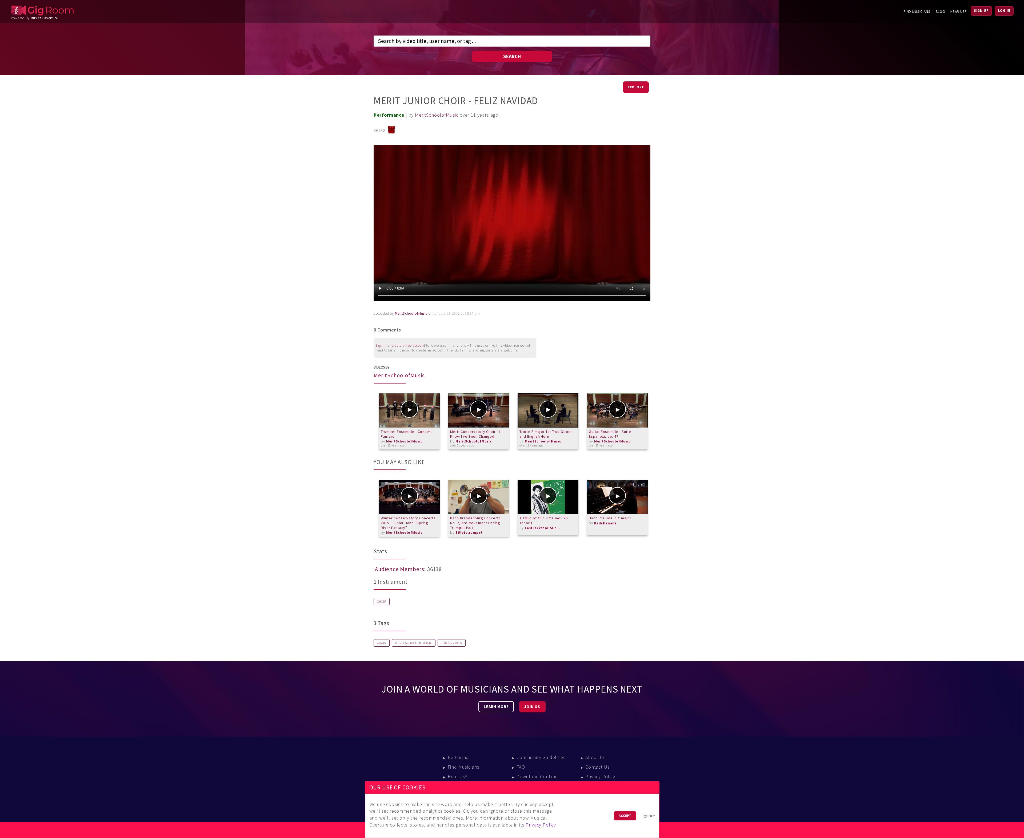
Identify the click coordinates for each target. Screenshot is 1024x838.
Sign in (381, 345)
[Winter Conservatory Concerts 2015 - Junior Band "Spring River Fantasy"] (409, 497)
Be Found (458, 757)
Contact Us (597, 767)
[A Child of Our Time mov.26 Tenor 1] (548, 497)
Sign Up (981, 10)
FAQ (521, 767)
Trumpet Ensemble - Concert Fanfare (406, 434)
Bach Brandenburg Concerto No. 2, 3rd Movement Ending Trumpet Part (475, 523)
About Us (595, 757)
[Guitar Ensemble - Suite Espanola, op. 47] (617, 410)
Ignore (648, 816)
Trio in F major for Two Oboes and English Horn (546, 434)
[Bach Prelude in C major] (617, 497)
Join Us (532, 706)
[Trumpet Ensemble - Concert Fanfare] (409, 410)
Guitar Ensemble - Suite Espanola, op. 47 (610, 434)
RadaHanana (605, 523)
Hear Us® (958, 11)
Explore (636, 87)
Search (512, 56)
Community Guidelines (541, 757)
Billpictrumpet (469, 533)
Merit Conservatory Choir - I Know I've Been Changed (475, 434)
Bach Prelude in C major (610, 518)
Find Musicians (917, 11)
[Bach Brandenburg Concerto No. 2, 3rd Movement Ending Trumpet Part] (478, 497)
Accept (625, 815)
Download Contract (538, 776)
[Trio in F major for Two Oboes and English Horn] (548, 410)
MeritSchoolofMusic (436, 115)
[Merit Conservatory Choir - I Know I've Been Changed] (478, 410)
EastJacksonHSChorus (543, 528)
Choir (381, 601)
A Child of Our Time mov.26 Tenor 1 (543, 520)
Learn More (496, 706)
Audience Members (399, 569)
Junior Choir (451, 643)
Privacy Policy (600, 776)
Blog (940, 11)
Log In (1004, 10)
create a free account (408, 345)
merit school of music (413, 643)
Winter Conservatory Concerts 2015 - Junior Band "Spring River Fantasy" (408, 523)
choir (381, 643)
